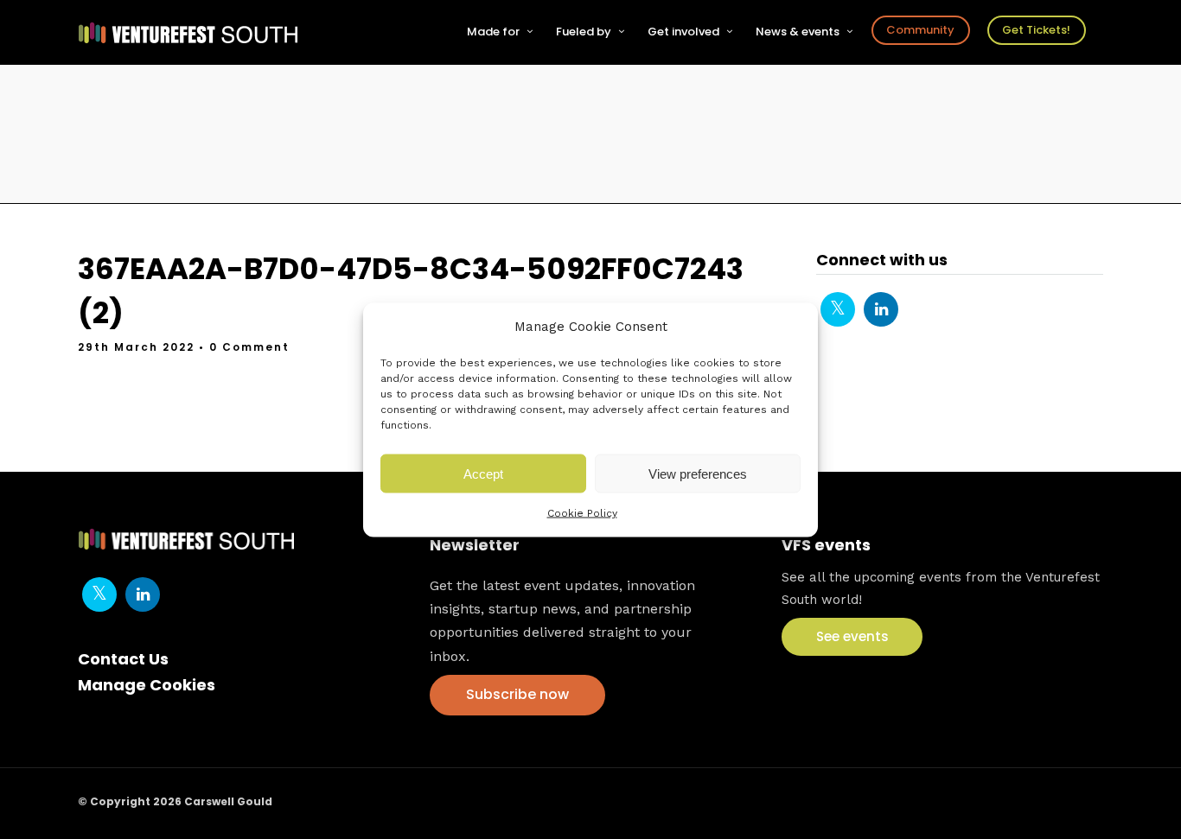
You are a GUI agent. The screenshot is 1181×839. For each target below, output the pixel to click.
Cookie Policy (582, 513)
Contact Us (123, 659)
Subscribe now (517, 694)
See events (852, 636)
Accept (483, 473)
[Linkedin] (881, 309)
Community (920, 30)
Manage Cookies (146, 685)
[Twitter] (837, 309)
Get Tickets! (1036, 30)
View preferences (697, 473)
